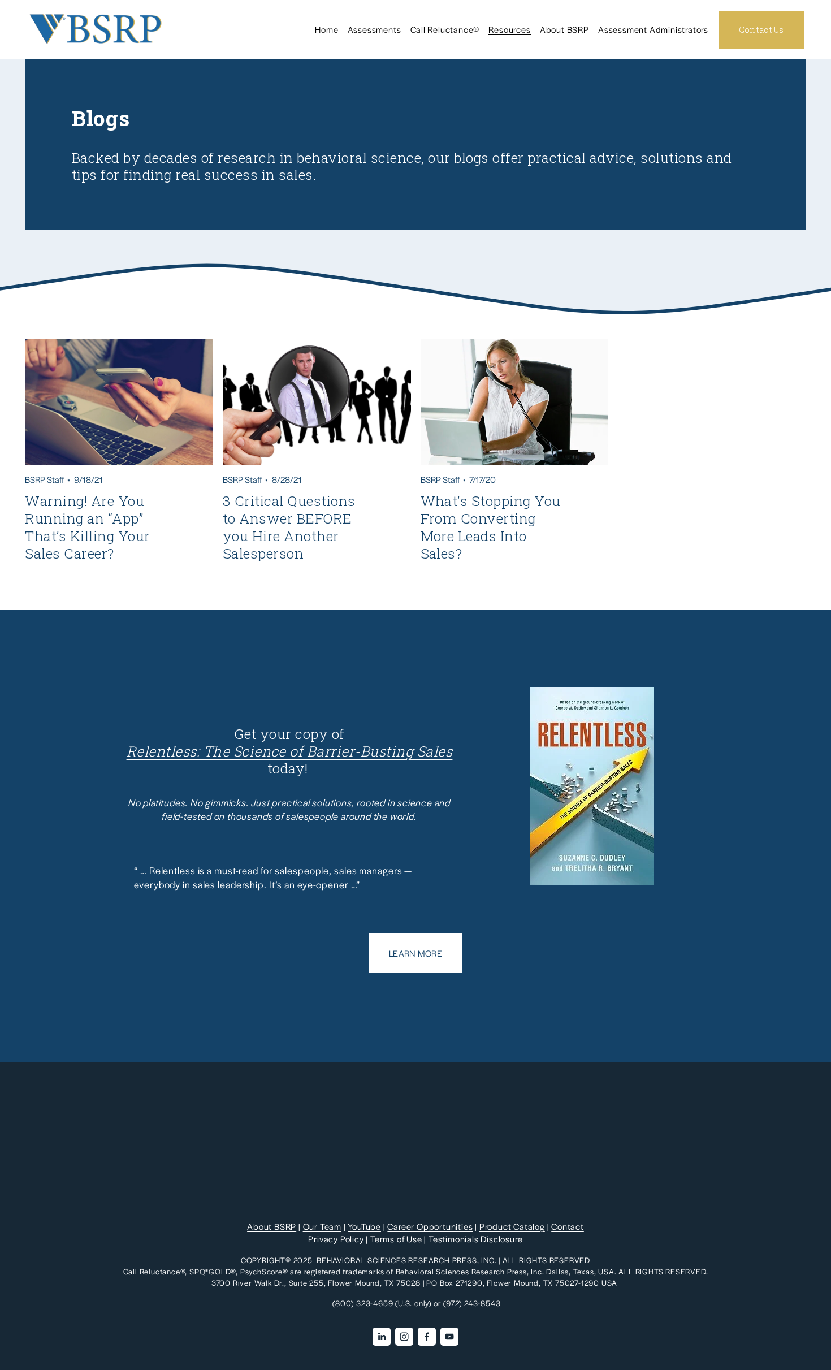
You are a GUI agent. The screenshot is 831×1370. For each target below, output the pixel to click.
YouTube (364, 1226)
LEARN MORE (415, 953)
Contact (567, 1226)
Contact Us (761, 29)
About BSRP (271, 1226)
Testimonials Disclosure (475, 1238)
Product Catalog (512, 1226)
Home (326, 29)
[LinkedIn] (382, 1337)
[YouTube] (449, 1337)
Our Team (322, 1226)
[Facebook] (427, 1337)
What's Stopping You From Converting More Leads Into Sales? (491, 527)
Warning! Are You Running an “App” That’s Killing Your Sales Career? (87, 527)
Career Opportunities (430, 1226)
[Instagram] (404, 1337)
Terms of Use (396, 1238)
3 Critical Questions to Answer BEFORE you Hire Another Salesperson (289, 527)
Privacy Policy (335, 1238)
